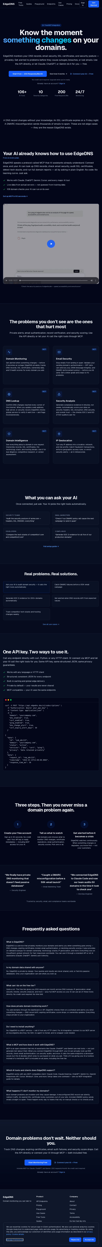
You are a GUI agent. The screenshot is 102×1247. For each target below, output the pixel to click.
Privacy (73, 1209)
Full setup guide (51, 546)
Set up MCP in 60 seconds (15, 196)
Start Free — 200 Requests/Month (28, 74)
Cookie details (18, 1234)
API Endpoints (42, 1201)
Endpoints (51, 4)
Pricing (69, 4)
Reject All (75, 1240)
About (72, 1201)
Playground (39, 4)
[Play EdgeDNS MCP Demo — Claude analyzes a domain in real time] (51, 244)
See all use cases (51, 624)
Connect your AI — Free (83, 74)
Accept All (89, 1240)
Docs (77, 4)
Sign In (83, 4)
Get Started (93, 4)
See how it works (58, 74)
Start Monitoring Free (37, 1162)
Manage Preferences (14, 1240)
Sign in (62, 83)
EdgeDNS (9, 4)
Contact (73, 1205)
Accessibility (75, 1217)
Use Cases (61, 4)
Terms (72, 1213)
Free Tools (21, 4)
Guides (29, 4)
